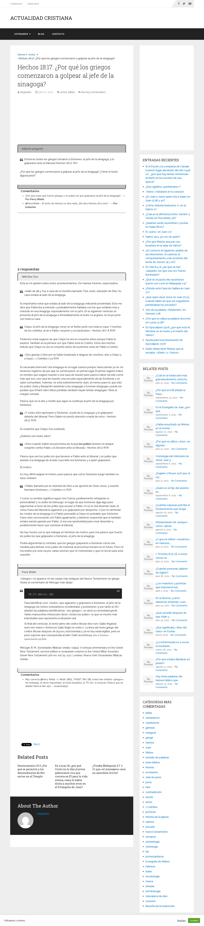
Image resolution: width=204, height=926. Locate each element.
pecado (150, 826)
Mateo (149, 752)
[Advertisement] (72, 121)
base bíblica (153, 762)
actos (63, 92)
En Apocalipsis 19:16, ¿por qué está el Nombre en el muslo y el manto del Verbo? (168, 331)
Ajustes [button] (181, 920)
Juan (148, 747)
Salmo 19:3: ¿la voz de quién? (163, 236)
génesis (150, 727)
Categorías (21, 34)
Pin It (37, 744)
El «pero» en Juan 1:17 (159, 231)
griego (149, 737)
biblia (71, 92)
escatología (153, 876)
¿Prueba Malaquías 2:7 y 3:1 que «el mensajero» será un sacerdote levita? (108, 769)
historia (150, 767)
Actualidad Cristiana (41, 17)
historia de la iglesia (157, 816)
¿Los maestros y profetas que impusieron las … (171, 585)
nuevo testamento (157, 831)
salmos (150, 821)
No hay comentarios (93, 92)
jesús (149, 782)
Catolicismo (33, 4)
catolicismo (152, 722)
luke (148, 787)
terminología (153, 891)
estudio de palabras (157, 757)
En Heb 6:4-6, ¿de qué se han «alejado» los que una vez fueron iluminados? (166, 270)
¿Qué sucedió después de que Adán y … (171, 614)
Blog (41, 34)
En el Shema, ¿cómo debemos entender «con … (171, 600)
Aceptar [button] (194, 920)
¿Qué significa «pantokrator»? (163, 186)
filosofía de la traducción (160, 906)
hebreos (150, 866)
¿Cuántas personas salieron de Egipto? (172, 570)
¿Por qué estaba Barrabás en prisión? (173, 661)
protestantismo (155, 856)
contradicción (154, 792)
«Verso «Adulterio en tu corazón (165, 191)
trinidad (150, 886)
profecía (151, 811)
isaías (149, 871)
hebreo (150, 742)
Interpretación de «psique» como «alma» (172, 524)
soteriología (153, 841)
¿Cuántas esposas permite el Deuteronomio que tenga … (173, 507)
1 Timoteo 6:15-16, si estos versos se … (171, 555)
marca (149, 881)
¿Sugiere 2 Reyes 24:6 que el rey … (173, 475)
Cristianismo (16, 4)
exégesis (151, 732)
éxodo (149, 797)
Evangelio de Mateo (158, 861)
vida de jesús (153, 777)
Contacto (58, 34)
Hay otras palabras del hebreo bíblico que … (169, 678)
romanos (151, 836)
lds (147, 851)
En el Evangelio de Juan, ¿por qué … (173, 409)
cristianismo (153, 717)
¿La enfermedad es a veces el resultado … (172, 644)
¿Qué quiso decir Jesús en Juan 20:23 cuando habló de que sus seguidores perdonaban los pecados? (167, 301)
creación (151, 901)
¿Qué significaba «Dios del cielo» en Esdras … (171, 629)
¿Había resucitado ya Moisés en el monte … (172, 426)
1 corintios (151, 807)
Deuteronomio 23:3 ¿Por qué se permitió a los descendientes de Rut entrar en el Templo (32, 771)
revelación (152, 772)
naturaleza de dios (157, 896)
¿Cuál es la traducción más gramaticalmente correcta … (172, 377)
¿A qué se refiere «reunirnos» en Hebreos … (173, 541)
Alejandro (25, 92)
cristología (152, 846)
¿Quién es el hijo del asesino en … (172, 489)
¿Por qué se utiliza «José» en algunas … (173, 443)
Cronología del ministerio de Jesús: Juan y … (172, 458)
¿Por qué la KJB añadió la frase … (170, 392)
